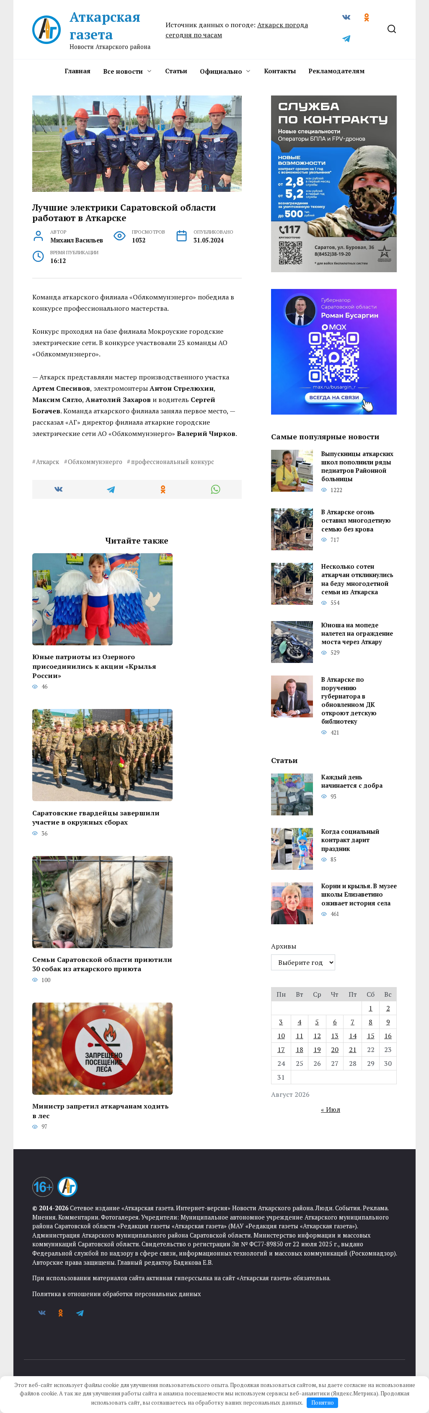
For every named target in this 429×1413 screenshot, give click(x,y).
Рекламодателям (336, 71)
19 (317, 1049)
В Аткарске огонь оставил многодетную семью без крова (356, 520)
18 (299, 1049)
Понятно (322, 1402)
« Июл (330, 1109)
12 (317, 1035)
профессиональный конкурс (172, 462)
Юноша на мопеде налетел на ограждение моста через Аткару (357, 633)
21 (353, 1049)
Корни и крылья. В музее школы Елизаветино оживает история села (359, 894)
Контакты (280, 71)
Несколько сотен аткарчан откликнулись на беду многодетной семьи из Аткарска (357, 579)
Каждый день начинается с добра (351, 782)
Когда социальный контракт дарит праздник (350, 840)
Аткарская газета (105, 25)
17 (281, 1049)
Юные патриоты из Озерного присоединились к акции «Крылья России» (94, 666)
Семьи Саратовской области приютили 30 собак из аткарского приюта (102, 964)
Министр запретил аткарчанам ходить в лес (100, 1110)
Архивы (283, 946)
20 (335, 1049)
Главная (77, 71)
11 (299, 1035)
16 (388, 1035)
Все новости (123, 71)
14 (353, 1035)
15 (371, 1035)
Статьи (176, 71)
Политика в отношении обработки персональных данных (116, 1294)
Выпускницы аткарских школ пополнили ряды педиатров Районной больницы (357, 466)
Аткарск (47, 462)
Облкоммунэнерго (95, 462)
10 (281, 1035)
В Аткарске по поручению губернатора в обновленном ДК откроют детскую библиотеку (349, 701)
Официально (221, 71)
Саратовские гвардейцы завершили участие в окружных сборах (96, 817)
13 (335, 1035)
